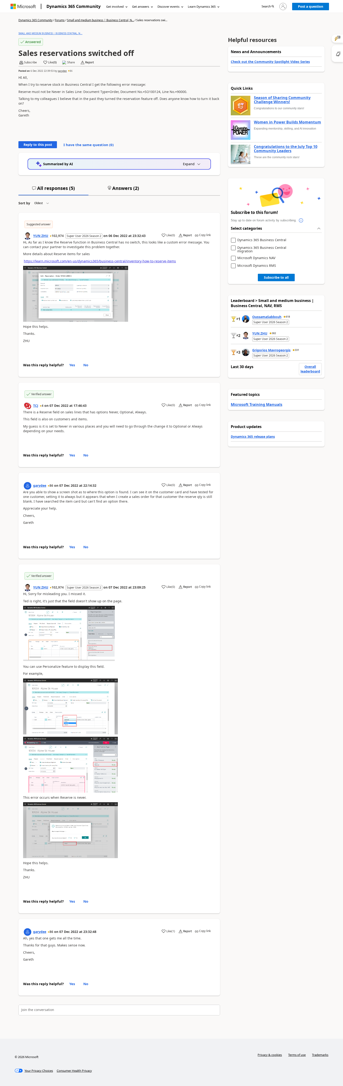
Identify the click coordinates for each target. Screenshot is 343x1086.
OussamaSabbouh (266, 317)
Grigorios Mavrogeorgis (271, 350)
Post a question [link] (310, 6)
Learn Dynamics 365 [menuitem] (202, 6)
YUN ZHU (40, 235)
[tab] (53, 190)
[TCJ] (27, 406)
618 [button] (288, 316)
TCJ (35, 405)
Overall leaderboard (310, 368)
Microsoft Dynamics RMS (256, 266)
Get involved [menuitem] (115, 6)
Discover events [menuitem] (168, 6)
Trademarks (320, 1055)
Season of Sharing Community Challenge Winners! (282, 100)
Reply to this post (38, 144)
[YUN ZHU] (27, 236)
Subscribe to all (276, 277)
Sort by (24, 203)
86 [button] (71, 70)
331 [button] (297, 350)
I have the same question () (88, 144)
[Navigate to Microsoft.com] (23, 6)
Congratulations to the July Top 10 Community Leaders (285, 149)
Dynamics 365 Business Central (261, 240)
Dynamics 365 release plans (253, 436)
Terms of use (297, 1055)
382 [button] (274, 333)
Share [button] (71, 62)
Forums (60, 20)
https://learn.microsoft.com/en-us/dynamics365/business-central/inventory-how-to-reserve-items (100, 261)
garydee (62, 70)
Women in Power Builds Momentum (287, 122)
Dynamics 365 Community (73, 6)
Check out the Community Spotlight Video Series (270, 61)
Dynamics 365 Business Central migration (261, 249)
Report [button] (89, 62)
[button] (268, 6)
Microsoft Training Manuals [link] (256, 404)
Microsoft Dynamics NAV (256, 258)
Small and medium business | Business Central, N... (100, 20)
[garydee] (27, 486)
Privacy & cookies (270, 1055)
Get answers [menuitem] (140, 6)
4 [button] (42, 405)
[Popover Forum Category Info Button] (301, 220)
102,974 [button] (58, 235)
